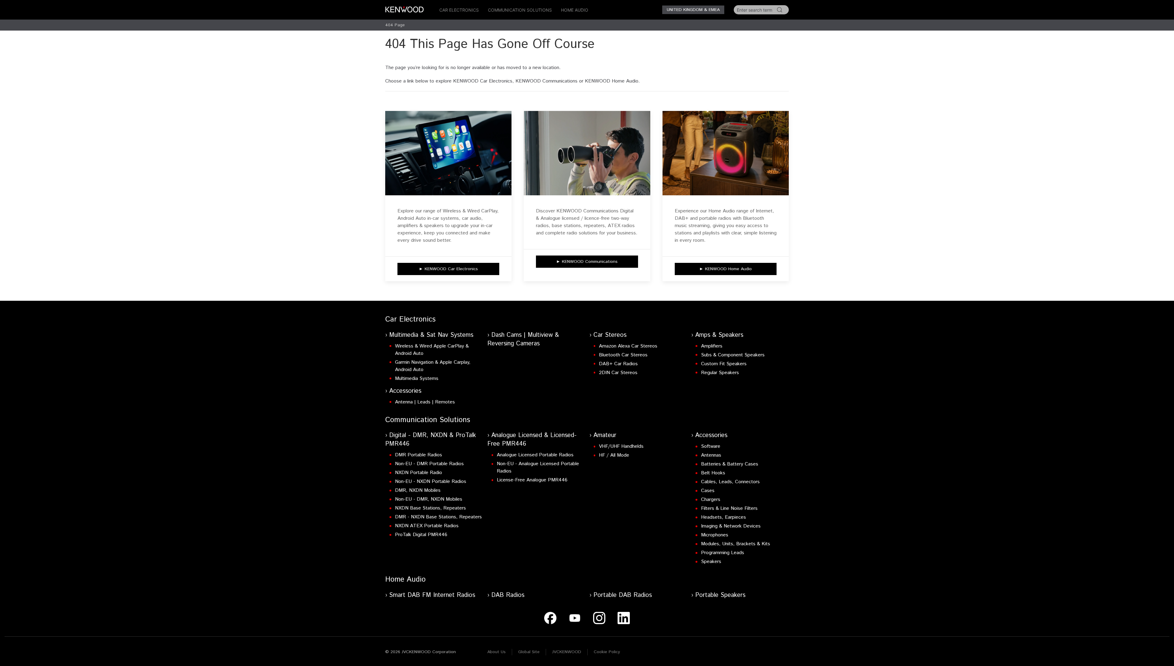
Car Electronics (459, 10)
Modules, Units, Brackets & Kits (735, 543)
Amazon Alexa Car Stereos (628, 346)
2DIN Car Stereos (618, 372)
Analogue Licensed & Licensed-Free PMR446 (532, 439)
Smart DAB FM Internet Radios (432, 595)
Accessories (405, 391)
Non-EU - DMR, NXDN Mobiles (428, 499)
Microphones (714, 535)
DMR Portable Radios (418, 454)
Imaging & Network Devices (731, 526)
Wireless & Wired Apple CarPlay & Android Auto (432, 350)
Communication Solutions (520, 10)
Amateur (604, 435)
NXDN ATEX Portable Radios (427, 525)
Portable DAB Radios (622, 595)
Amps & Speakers (719, 335)
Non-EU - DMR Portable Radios (429, 463)
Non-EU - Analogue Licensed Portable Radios (538, 467)
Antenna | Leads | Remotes (425, 402)
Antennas (711, 455)
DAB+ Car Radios (618, 363)
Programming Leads (722, 552)
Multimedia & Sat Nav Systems (431, 335)
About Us (496, 652)
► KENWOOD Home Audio (725, 269)
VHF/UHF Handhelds (621, 446)
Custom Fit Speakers (724, 363)
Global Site (529, 652)
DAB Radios (507, 595)
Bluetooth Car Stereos (623, 355)
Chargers (710, 499)
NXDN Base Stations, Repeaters (430, 508)
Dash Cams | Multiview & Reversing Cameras (523, 339)
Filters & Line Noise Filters (729, 508)
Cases (707, 490)
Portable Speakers (720, 595)
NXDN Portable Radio (418, 472)
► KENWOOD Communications (587, 262)
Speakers (711, 561)
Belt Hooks (713, 473)
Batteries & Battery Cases (729, 464)
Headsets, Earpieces (723, 517)
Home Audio (574, 10)
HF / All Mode (614, 455)
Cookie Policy (607, 652)
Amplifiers (711, 346)
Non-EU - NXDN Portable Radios (430, 481)
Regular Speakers (720, 372)
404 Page (395, 25)
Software (710, 446)
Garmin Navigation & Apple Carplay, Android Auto (433, 366)
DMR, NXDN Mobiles (418, 490)
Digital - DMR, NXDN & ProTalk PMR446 (430, 439)
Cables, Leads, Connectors (730, 481)
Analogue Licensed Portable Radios (535, 454)
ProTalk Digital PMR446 (421, 534)
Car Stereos (609, 335)
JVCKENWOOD (566, 652)
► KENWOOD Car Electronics (448, 269)
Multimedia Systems (416, 378)
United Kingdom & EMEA (693, 10)
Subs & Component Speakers (733, 355)
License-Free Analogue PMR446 (532, 480)
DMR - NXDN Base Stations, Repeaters (438, 517)
